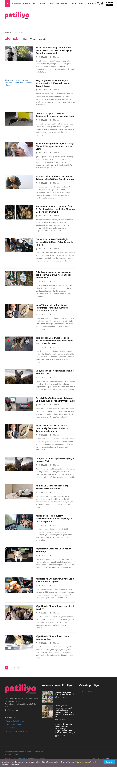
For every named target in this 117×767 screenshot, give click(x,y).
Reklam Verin (95, 758)
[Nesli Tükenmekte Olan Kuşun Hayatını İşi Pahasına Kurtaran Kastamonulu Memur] (19, 311)
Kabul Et (109, 762)
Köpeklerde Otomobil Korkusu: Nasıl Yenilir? (55, 607)
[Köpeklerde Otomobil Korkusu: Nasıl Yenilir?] (19, 612)
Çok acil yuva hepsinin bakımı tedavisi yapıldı (64, 693)
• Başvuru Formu (11, 728)
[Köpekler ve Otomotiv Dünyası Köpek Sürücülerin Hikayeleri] (19, 584)
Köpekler (42, 3)
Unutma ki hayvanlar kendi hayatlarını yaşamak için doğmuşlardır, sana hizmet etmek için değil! (65, 728)
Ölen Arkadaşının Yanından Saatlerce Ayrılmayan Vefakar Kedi (55, 114)
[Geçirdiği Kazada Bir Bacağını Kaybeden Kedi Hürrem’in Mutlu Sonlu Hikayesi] (19, 82)
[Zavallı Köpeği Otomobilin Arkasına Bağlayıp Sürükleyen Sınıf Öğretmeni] (19, 404)
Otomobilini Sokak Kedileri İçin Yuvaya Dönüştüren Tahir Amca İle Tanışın (54, 242)
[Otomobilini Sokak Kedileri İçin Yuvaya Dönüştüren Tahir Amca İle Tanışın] (19, 245)
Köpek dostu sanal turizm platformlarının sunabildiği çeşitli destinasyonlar (54, 518)
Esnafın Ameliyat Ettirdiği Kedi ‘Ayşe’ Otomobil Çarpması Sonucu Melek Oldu (55, 146)
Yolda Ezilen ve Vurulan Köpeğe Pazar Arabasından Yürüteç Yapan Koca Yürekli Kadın (54, 341)
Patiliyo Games (16, 3)
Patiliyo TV (81, 3)
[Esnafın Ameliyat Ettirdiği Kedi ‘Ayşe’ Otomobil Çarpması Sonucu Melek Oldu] (19, 149)
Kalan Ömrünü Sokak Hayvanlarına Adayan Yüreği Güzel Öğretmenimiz (55, 177)
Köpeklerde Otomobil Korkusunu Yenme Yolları (53, 637)
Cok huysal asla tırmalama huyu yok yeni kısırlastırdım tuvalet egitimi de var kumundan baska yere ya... (64, 711)
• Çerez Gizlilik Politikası (13, 724)
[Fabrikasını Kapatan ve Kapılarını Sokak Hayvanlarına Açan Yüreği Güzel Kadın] (19, 278)
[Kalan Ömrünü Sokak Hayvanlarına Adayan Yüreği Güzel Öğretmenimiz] (19, 182)
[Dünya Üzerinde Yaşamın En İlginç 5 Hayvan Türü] (19, 376)
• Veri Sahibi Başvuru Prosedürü (16, 731)
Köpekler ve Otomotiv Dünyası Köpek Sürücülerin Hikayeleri (55, 580)
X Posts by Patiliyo (85, 691)
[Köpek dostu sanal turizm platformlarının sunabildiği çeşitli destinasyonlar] (19, 521)
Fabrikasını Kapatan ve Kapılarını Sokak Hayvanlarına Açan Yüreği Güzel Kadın (53, 275)
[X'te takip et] (9, 710)
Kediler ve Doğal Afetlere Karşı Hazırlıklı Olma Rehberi (52, 487)
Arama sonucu (18, 32)
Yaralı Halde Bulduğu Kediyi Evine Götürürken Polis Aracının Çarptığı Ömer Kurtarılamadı (54, 50)
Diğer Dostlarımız (61, 3)
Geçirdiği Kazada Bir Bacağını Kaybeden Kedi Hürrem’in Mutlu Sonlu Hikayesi (53, 83)
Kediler (34, 3)
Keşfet (51, 3)
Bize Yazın (107, 758)
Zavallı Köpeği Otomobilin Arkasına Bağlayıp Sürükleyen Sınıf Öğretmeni (55, 399)
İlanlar (73, 3)
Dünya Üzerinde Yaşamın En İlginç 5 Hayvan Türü (55, 372)
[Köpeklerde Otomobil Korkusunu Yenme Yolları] (19, 642)
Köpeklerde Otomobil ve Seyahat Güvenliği (53, 550)
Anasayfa (8, 32)
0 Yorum (55, 57)
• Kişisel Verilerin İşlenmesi (14, 721)
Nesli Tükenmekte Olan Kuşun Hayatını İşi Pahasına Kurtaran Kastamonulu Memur (52, 308)
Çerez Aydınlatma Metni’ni (86, 762)
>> (19, 668)
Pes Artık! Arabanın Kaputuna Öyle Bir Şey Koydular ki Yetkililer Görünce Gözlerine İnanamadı (55, 209)
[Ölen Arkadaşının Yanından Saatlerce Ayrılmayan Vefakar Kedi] (19, 119)
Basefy (22, 758)
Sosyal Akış (26, 3)
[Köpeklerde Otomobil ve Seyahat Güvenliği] (19, 554)
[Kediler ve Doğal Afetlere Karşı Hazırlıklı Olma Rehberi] (19, 491)
